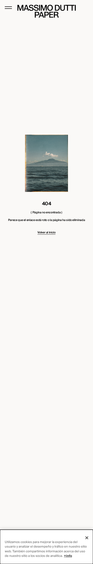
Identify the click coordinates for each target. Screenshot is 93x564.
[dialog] (46, 547)
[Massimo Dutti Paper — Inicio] (46, 11)
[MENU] (8, 7)
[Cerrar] (86, 538)
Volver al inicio (46, 232)
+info (68, 556)
